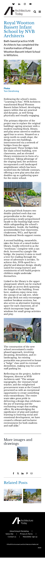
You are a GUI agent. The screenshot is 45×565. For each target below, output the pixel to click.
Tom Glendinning (11, 91)
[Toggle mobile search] (35, 11)
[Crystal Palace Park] (32, 490)
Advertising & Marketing (19, 531)
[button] (6, 454)
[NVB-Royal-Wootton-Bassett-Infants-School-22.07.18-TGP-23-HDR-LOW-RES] (22, 183)
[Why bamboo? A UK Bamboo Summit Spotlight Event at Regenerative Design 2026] (13, 490)
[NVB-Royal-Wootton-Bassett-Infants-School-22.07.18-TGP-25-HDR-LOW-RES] (22, 60)
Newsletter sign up (30, 537)
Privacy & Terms (26, 534)
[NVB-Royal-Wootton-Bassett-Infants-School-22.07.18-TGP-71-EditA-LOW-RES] (22, 454)
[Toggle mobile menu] (40, 11)
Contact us (12, 537)
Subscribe (9, 534)
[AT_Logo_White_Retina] (22, 518)
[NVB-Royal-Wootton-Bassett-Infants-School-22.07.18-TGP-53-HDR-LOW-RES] (22, 319)
